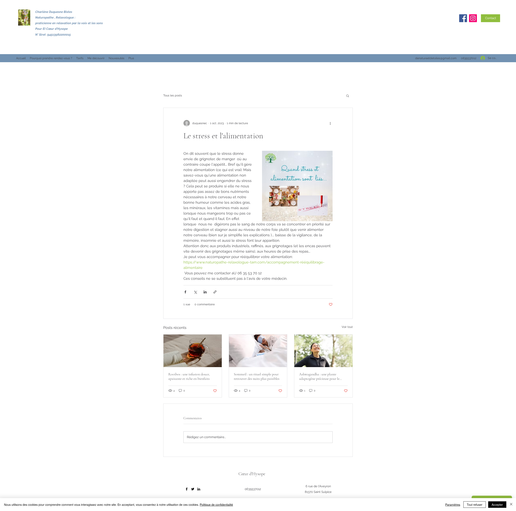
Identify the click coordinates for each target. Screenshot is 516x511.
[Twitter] (193, 489)
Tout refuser (474, 505)
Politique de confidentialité (216, 505)
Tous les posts (172, 95)
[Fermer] (511, 504)
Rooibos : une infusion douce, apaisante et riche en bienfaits (189, 376)
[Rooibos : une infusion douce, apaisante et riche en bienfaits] (192, 350)
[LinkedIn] (199, 489)
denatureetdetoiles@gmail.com (436, 58)
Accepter (497, 505)
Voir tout (347, 326)
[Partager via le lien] (215, 292)
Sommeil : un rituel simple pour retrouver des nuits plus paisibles (256, 376)
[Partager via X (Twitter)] (195, 292)
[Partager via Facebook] (185, 292)
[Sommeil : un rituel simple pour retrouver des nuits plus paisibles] (258, 350)
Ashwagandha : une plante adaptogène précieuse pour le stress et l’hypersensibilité (319, 376)
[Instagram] (473, 18)
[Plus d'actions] (330, 123)
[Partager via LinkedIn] (205, 292)
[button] (348, 95)
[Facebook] (463, 18)
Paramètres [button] (452, 505)
